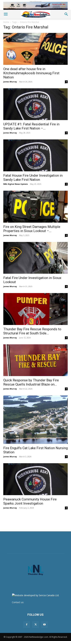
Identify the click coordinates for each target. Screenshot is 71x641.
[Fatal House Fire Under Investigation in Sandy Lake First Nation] (35, 155)
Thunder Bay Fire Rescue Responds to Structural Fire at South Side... (32, 331)
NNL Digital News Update (15, 184)
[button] (5, 14)
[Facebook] (26, 624)
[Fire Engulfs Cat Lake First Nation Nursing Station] (35, 419)
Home (6, 22)
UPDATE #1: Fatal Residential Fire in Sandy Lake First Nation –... (31, 126)
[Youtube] (44, 624)
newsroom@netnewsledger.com (42, 602)
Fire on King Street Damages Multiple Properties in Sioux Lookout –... (31, 229)
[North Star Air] (35, 6)
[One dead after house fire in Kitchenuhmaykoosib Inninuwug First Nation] (35, 49)
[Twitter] (35, 624)
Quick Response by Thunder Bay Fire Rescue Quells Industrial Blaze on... (31, 382)
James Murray (10, 81)
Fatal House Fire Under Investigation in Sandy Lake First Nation (33, 177)
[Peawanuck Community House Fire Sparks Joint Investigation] (35, 479)
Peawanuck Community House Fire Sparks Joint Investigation (30, 501)
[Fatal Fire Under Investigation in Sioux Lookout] (35, 258)
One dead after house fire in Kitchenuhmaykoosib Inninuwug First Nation (31, 73)
